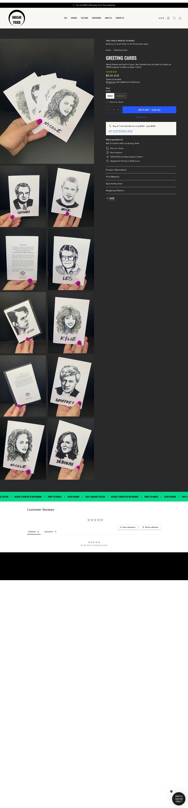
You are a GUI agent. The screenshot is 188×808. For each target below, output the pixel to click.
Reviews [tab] (32, 531)
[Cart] (180, 18)
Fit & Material (112, 176)
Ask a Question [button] (129, 527)
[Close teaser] (171, 791)
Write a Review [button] (151, 527)
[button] (65, 18)
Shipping (110, 82)
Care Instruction (114, 183)
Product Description (116, 169)
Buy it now (141, 117)
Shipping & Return (115, 190)
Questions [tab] (48, 531)
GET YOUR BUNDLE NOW (120, 131)
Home (108, 50)
